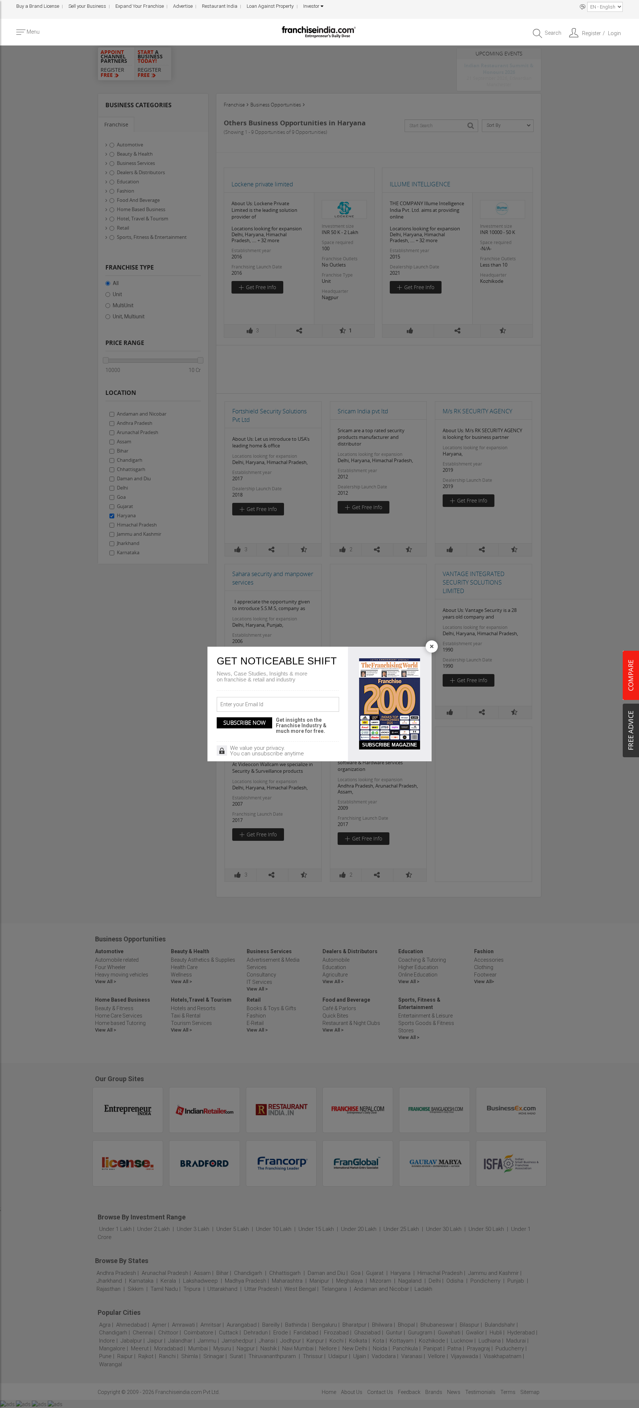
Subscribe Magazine (389, 745)
